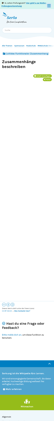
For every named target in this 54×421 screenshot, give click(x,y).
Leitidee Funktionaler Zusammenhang (27, 53)
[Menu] (49, 6)
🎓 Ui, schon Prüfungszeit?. (24, 4)
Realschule (31, 46)
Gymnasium (19, 46)
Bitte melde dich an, (12, 334)
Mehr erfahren (14, 389)
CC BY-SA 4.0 (7, 311)
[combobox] (27, 30)
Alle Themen (7, 46)
